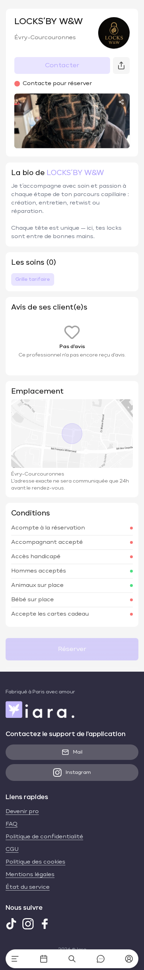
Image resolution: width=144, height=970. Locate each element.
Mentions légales (30, 875)
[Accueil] (15, 959)
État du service (28, 887)
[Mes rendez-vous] (44, 959)
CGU (12, 849)
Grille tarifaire (32, 279)
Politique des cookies (35, 862)
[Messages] (101, 959)
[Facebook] (44, 923)
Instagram (78, 772)
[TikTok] (11, 923)
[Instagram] (28, 923)
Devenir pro (22, 812)
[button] (129, 959)
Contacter (62, 65)
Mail (77, 752)
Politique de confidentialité (44, 837)
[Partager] (121, 102)
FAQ (11, 824)
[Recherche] (72, 959)
